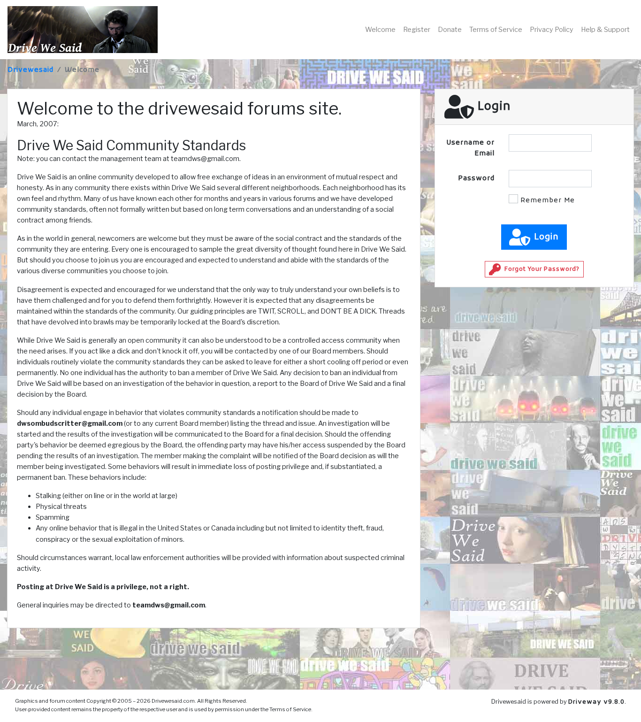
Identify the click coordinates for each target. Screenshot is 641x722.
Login (546, 237)
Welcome (380, 29)
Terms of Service (495, 29)
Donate (450, 29)
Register (416, 29)
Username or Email (470, 148)
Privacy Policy (551, 29)
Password (476, 178)
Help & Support (605, 29)
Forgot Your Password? (542, 269)
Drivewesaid (30, 70)
